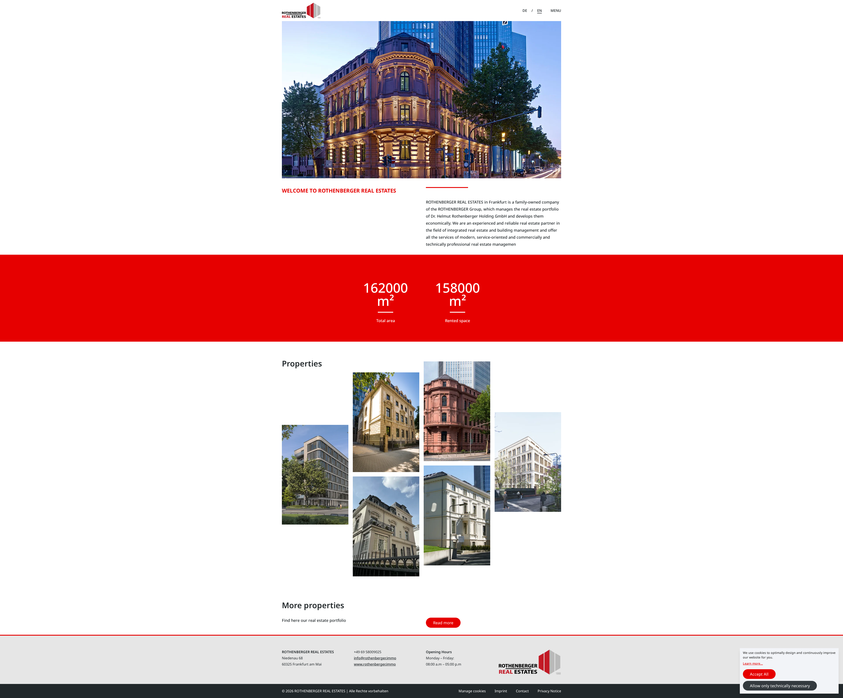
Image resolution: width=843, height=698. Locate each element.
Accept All (759, 674)
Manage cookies (472, 691)
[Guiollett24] (528, 462)
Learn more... (753, 663)
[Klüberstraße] (457, 515)
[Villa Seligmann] (457, 411)
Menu (556, 10)
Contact (522, 691)
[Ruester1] (315, 475)
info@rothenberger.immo (375, 658)
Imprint (501, 691)
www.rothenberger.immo (375, 664)
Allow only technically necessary (780, 685)
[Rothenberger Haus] (386, 526)
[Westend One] (386, 422)
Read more (443, 622)
